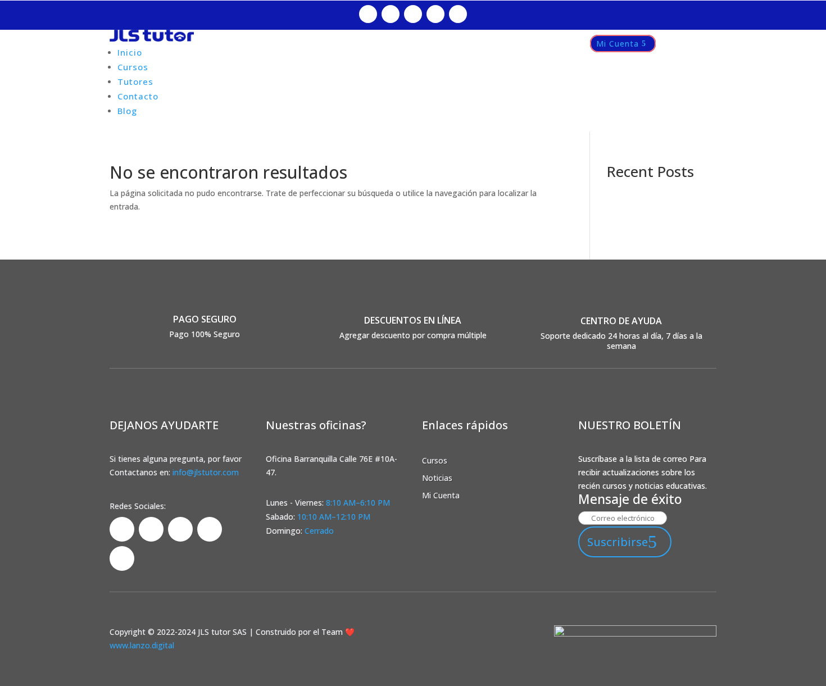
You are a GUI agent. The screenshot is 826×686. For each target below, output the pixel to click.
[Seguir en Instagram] (391, 14)
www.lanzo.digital (142, 645)
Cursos (132, 66)
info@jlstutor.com (206, 472)
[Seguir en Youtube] (458, 14)
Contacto (137, 96)
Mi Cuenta (617, 43)
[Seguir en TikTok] (413, 14)
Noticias (437, 478)
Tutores (135, 81)
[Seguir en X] (435, 14)
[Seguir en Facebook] (368, 14)
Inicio (129, 52)
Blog (127, 110)
